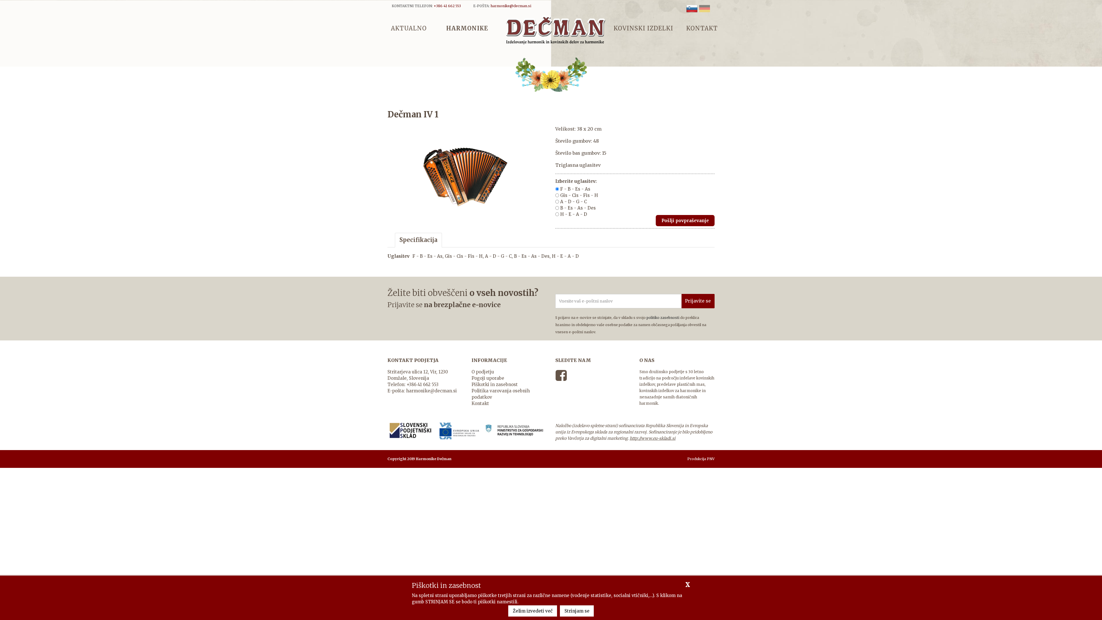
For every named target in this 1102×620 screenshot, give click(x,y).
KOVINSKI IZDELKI (643, 28)
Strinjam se (576, 611)
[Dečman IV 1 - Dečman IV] (555, 30)
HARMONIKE (467, 28)
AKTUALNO (409, 28)
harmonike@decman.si (431, 391)
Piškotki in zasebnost (495, 384)
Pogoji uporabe (488, 378)
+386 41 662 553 (423, 384)
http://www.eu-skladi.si (653, 438)
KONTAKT (702, 28)
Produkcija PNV (701, 459)
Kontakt (480, 403)
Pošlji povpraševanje (685, 220)
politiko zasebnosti (663, 317)
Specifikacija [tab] (418, 239)
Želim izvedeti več (533, 611)
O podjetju (483, 372)
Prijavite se (698, 301)
